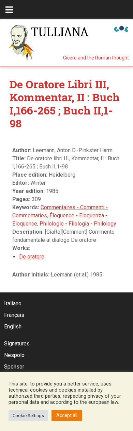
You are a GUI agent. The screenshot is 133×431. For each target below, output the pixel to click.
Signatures (17, 343)
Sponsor (14, 366)
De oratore (31, 256)
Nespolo (14, 355)
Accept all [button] (66, 415)
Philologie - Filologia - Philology (78, 223)
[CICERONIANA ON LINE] (121, 28)
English (12, 326)
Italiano (12, 303)
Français (14, 315)
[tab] (9, 9)
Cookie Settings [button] (28, 415)
